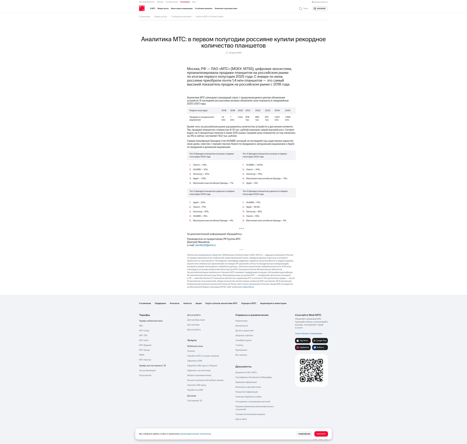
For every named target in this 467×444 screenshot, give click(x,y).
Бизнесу (160, 2)
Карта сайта (241, 419)
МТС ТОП (143, 335)
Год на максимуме (147, 370)
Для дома (191, 395)
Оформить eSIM (194, 360)
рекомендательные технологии (195, 433)
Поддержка (160, 303)
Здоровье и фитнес (244, 335)
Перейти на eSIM (195, 390)
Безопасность (241, 325)
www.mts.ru (248, 286)
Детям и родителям (244, 330)
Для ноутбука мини (196, 319)
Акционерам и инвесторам (273, 303)
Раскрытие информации (246, 391)
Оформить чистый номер (199, 370)
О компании (185, 2)
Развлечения (241, 320)
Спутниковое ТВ (194, 400)
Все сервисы (241, 355)
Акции (199, 303)
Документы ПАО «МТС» (246, 372)
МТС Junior (144, 340)
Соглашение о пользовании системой (252, 401)
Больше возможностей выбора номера (205, 380)
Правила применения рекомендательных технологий (254, 408)
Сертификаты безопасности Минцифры (253, 377)
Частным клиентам (146, 2)
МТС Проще (144, 350)
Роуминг (191, 351)
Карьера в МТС (248, 303)
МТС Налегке (145, 359)
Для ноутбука (193, 324)
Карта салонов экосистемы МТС (222, 303)
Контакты (175, 303)
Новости (187, 303)
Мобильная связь (195, 346)
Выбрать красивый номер (199, 375)
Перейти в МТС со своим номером (203, 355)
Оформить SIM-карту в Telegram (202, 365)
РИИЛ (141, 355)
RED (141, 325)
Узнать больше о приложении (308, 333)
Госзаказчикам (172, 2)
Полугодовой (145, 375)
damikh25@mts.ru (205, 245)
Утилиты (239, 345)
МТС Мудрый (145, 345)
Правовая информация (246, 382)
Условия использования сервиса (250, 414)
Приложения (241, 350)
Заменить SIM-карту (196, 385)
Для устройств (194, 315)
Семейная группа (243, 340)
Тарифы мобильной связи (150, 320)
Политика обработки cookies (248, 396)
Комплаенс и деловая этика (248, 387)
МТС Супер (144, 330)
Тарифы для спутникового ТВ (152, 365)
